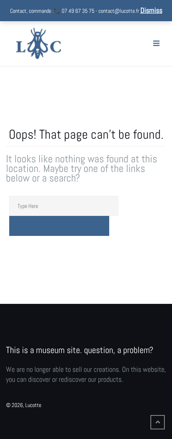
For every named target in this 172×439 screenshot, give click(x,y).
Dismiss (151, 10)
